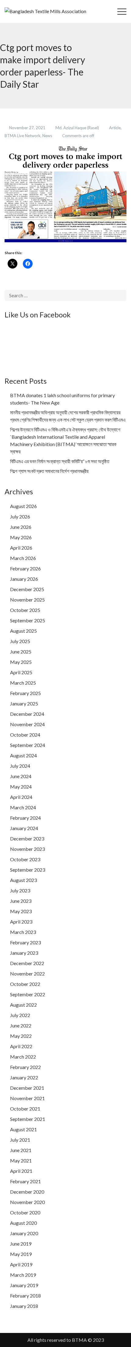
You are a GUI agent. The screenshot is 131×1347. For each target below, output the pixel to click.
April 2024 (21, 797)
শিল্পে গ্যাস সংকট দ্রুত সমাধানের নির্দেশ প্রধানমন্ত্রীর (49, 471)
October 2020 (25, 1212)
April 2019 (21, 1264)
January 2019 (24, 1285)
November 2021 (27, 1098)
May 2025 (21, 662)
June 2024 (20, 776)
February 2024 (25, 818)
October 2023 (25, 859)
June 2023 (20, 901)
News (47, 135)
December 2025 (27, 589)
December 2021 (27, 1088)
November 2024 (27, 724)
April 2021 (21, 1171)
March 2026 (23, 558)
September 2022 (27, 994)
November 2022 (27, 973)
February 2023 (25, 942)
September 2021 (27, 1119)
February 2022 (25, 1067)
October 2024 (25, 735)
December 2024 (27, 714)
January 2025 (24, 703)
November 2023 (27, 849)
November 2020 (27, 1202)
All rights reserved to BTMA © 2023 (65, 1340)
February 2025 (25, 693)
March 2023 (23, 932)
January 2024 (24, 828)
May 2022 (21, 1036)
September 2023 (27, 870)
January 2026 (24, 579)
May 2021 (21, 1160)
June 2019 (20, 1243)
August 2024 (23, 755)
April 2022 (21, 1046)
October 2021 (25, 1108)
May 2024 (21, 786)
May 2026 (21, 537)
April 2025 (21, 672)
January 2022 (24, 1077)
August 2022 (23, 1005)
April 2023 (21, 921)
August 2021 (23, 1129)
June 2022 (20, 1025)
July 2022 (20, 1015)
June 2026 (20, 527)
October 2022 (25, 984)
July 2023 (20, 890)
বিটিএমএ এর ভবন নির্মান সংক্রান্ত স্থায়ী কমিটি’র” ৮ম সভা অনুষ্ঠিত (59, 461)
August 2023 (23, 880)
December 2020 (27, 1192)
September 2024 (27, 745)
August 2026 (23, 506)
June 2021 (20, 1150)
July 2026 (20, 516)
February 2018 (25, 1295)
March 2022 (23, 1057)
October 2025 (25, 610)
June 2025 (20, 651)
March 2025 (23, 683)
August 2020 (23, 1223)
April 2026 (21, 548)
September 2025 (27, 620)
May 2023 (21, 911)
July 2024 (20, 766)
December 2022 (27, 963)
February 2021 (25, 1181)
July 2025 (20, 641)
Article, (115, 127)
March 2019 (23, 1275)
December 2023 (27, 838)
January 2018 (24, 1306)
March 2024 (23, 807)
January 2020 (24, 1233)
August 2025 (23, 631)
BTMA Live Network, (23, 135)
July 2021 (20, 1140)
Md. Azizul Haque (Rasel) (77, 127)
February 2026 (25, 568)
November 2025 (27, 599)
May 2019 (21, 1254)
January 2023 (24, 953)
